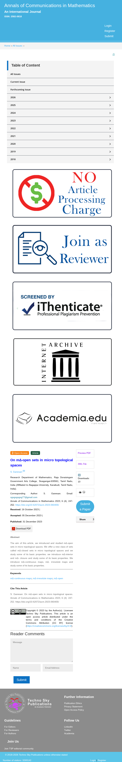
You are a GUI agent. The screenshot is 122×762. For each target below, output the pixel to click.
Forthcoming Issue (20, 89)
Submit (109, 36)
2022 (61, 128)
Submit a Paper (85, 506)
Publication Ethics (73, 703)
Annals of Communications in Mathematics (49, 5)
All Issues (17, 45)
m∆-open (58, 578)
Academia (69, 733)
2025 (61, 105)
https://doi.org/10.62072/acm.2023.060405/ (37, 505)
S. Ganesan (16, 472)
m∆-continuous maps (21, 578)
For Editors (9, 726)
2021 (61, 136)
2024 (61, 113)
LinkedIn (68, 726)
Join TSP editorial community (19, 748)
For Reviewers (11, 730)
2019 (61, 151)
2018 (61, 159)
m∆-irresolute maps (43, 578)
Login (108, 25)
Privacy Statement (73, 706)
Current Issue (17, 81)
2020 (61, 144)
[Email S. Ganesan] (24, 471)
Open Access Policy (74, 710)
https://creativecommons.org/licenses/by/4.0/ (49, 626)
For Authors (10, 733)
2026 (61, 97)
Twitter (67, 730)
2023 (61, 120)
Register (110, 31)
